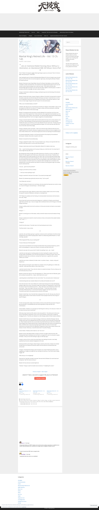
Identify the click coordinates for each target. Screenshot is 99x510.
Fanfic (67, 106)
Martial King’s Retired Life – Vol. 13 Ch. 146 (28, 404)
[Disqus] (40, 424)
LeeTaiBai (50, 400)
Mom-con (46, 35)
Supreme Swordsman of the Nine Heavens (58, 35)
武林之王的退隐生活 (49, 401)
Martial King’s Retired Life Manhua (66, 32)
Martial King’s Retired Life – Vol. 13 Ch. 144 (28, 402)
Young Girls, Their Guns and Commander (50, 32)
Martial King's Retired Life (25, 399)
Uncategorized (69, 121)
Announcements (69, 104)
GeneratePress (51, 508)
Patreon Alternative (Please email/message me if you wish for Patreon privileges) (71, 172)
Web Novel (38, 401)
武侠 (44, 401)
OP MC (30, 401)
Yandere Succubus (70, 123)
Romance (34, 401)
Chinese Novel (26, 400)
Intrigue (45, 400)
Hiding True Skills (40, 400)
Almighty (30, 35)
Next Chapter (44, 371)
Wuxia (42, 401)
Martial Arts (57, 400)
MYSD (38, 32)
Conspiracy (35, 400)
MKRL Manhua (69, 109)
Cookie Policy (24, 506)
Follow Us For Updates (72, 133)
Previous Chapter (37, 371)
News (67, 114)
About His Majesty (22, 35)
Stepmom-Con (69, 120)
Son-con (33, 32)
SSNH (67, 118)
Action (21, 400)
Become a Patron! (70, 157)
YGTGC (67, 125)
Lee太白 (53, 400)
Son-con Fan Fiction (38, 35)
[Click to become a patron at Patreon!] (40, 380)
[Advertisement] (49, 22)
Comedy (30, 400)
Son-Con (67, 116)
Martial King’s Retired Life (24, 32)
